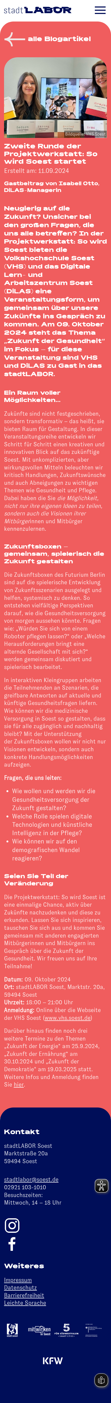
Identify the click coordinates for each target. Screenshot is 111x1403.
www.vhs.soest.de (68, 1017)
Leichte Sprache (25, 1302)
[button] (104, 11)
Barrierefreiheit (24, 1295)
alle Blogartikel (58, 40)
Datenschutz (20, 1287)
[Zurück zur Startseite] (37, 11)
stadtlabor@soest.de (31, 1179)
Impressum (18, 1280)
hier (19, 1084)
